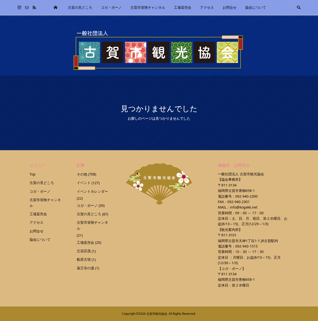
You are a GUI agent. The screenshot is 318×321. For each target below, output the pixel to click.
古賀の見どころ (80, 7)
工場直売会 (182, 7)
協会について (255, 7)
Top (55, 7)
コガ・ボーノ (111, 7)
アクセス (207, 7)
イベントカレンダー (92, 191)
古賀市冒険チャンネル (147, 7)
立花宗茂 (84, 251)
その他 (82, 174)
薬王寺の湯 (85, 268)
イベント (84, 182)
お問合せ (230, 7)
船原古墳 (84, 259)
